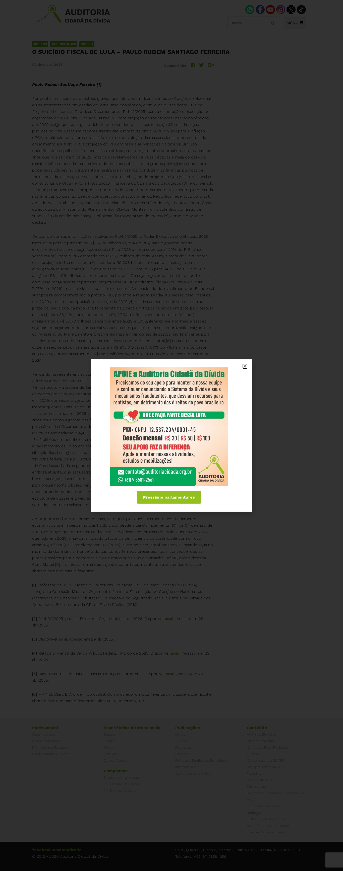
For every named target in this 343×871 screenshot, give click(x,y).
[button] (245, 366)
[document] (171, 435)
